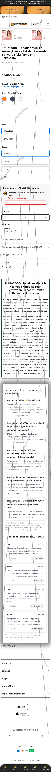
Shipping (13, 78)
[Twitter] (7, 267)
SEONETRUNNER (9, 646)
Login (15, 769)
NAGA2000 (8, 131)
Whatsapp (35, 769)
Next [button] (49, 2)
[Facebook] (3, 267)
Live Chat (45, 769)
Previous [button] (2, 2)
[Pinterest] (10, 267)
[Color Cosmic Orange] (4, 99)
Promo (5, 769)
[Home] (19, 24)
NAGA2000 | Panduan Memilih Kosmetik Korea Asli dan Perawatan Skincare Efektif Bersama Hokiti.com (25, 2)
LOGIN (39, 10)
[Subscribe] (42, 736)
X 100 (5, 169)
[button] (3, 24)
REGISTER (12, 10)
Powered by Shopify (33, 760)
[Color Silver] (20, 99)
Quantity (5, 211)
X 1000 (7, 153)
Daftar (25, 769)
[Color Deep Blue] (12, 99)
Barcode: (16, 62)
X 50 (5, 177)
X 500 (6, 161)
